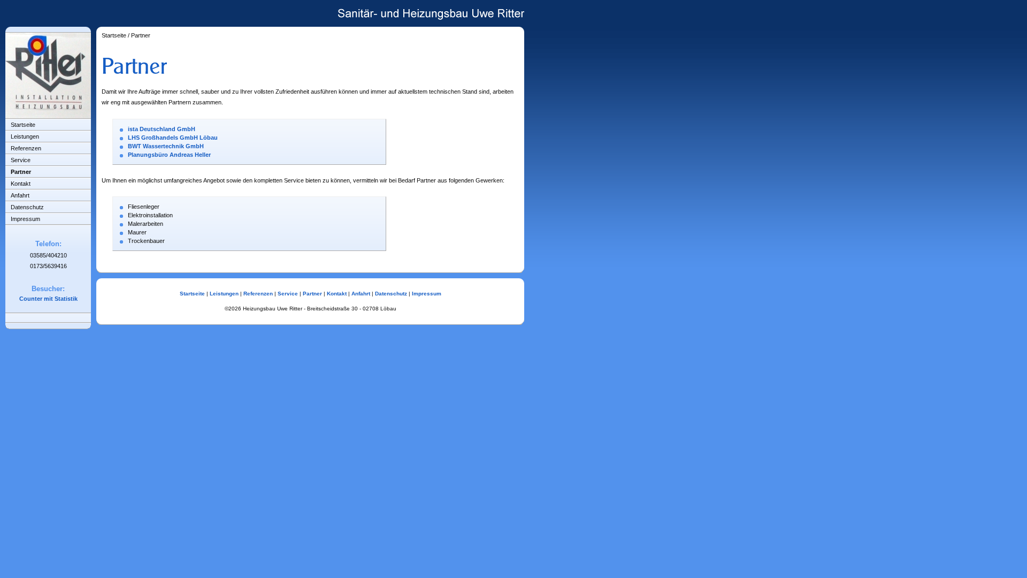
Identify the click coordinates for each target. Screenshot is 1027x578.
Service (20, 160)
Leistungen (25, 136)
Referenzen (26, 148)
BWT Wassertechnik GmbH (166, 146)
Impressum (25, 219)
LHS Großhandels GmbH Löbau (173, 137)
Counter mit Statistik (48, 298)
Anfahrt (20, 195)
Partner (21, 172)
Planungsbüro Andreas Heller (169, 154)
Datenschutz (27, 207)
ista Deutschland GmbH (161, 129)
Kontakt (20, 183)
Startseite (23, 124)
